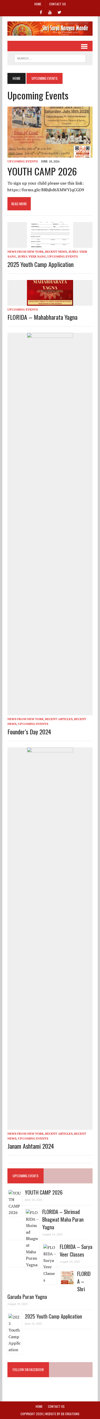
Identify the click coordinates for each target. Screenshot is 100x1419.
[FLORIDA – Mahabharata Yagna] (50, 302)
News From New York (25, 251)
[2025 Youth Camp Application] (50, 244)
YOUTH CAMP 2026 (42, 171)
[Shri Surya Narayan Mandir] (50, 28)
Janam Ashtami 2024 (30, 1145)
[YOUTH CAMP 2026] (50, 154)
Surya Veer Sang (32, 256)
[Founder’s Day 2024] (50, 712)
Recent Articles (59, 719)
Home (37, 4)
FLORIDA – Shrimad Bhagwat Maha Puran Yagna (63, 1219)
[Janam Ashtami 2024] (50, 1126)
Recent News (56, 251)
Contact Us (57, 4)
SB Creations (70, 1414)
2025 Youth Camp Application (40, 264)
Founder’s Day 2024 (29, 731)
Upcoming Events (22, 161)
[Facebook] (41, 12)
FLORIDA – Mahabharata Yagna (42, 317)
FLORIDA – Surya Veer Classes (76, 1250)
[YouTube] (50, 12)
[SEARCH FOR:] (50, 58)
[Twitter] (59, 12)
